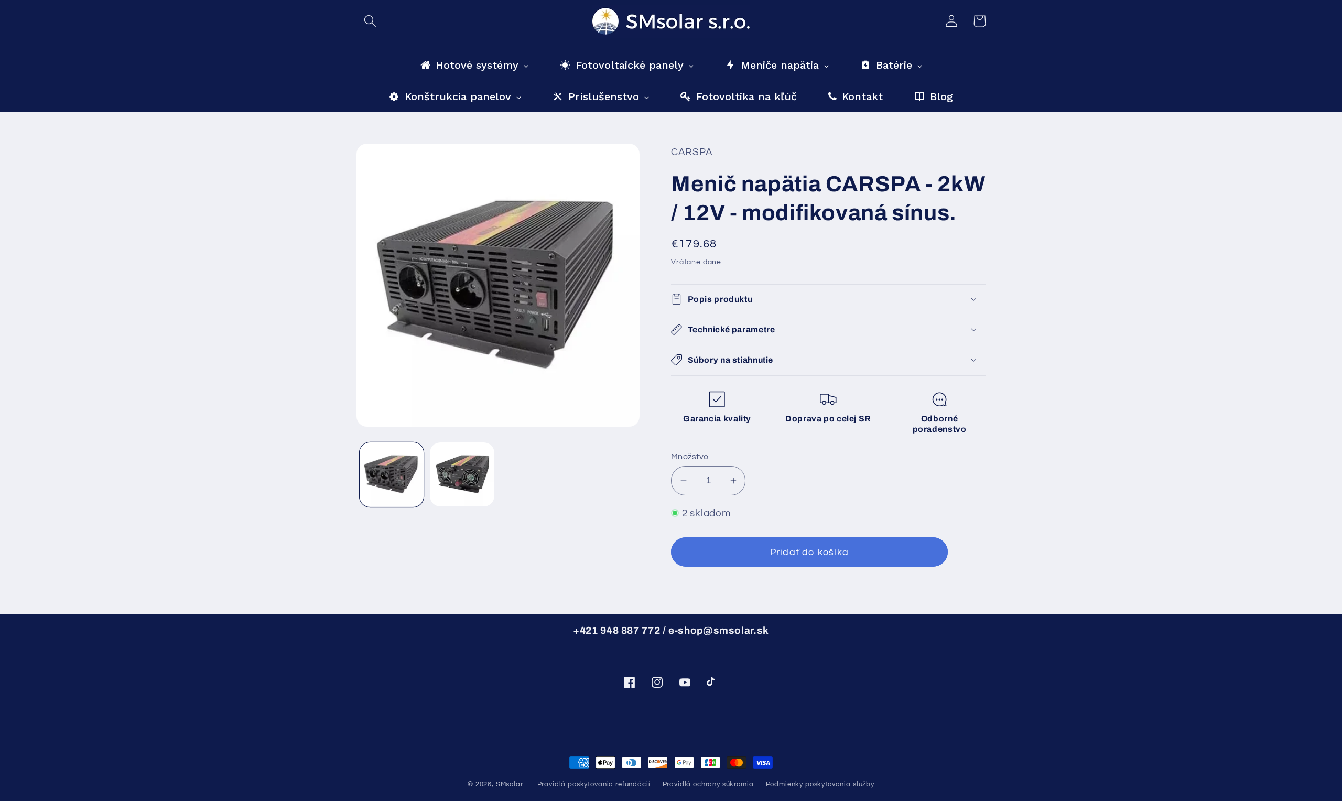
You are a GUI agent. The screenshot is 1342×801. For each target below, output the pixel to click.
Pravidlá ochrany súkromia (708, 784)
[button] (370, 21)
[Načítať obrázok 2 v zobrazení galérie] (462, 474)
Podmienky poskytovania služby (820, 784)
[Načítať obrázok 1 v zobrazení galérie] (392, 474)
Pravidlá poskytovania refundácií (594, 784)
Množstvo (690, 456)
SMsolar (509, 784)
